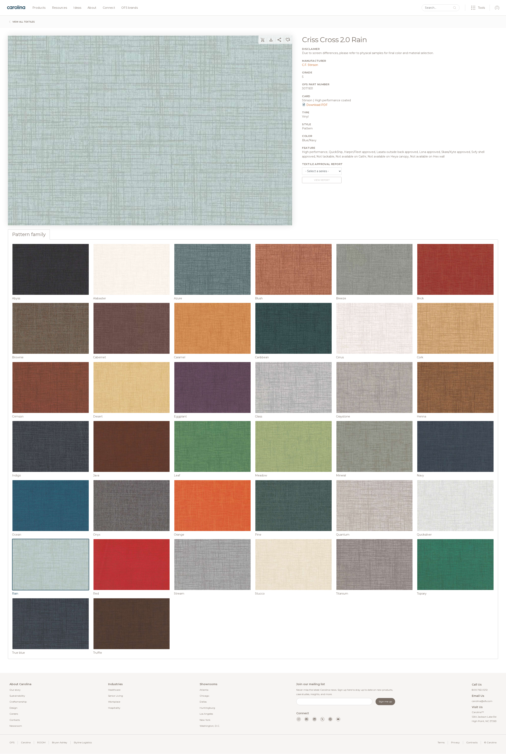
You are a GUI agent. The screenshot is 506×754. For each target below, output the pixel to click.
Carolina (26, 742)
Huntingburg (207, 707)
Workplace (114, 701)
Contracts (472, 742)
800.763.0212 (480, 689)
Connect (109, 7)
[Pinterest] (330, 719)
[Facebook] (306, 719)
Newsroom (15, 725)
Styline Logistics (83, 742)
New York (205, 719)
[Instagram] (298, 719)
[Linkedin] (314, 719)
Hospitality (114, 707)
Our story (15, 689)
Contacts (14, 719)
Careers (13, 713)
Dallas (203, 701)
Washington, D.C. (210, 725)
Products (39, 7)
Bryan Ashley (59, 742)
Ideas (77, 7)
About (92, 7)
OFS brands (129, 7)
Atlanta (204, 689)
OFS (11, 742)
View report (322, 180)
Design (13, 707)
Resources (59, 7)
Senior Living (115, 695)
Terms (441, 742)
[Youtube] (338, 719)
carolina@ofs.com (482, 701)
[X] (322, 719)
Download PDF (317, 105)
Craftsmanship (18, 701)
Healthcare (114, 689)
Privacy (455, 742)
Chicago (204, 695)
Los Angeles (206, 713)
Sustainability (17, 695)
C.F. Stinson (310, 65)
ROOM (41, 742)
